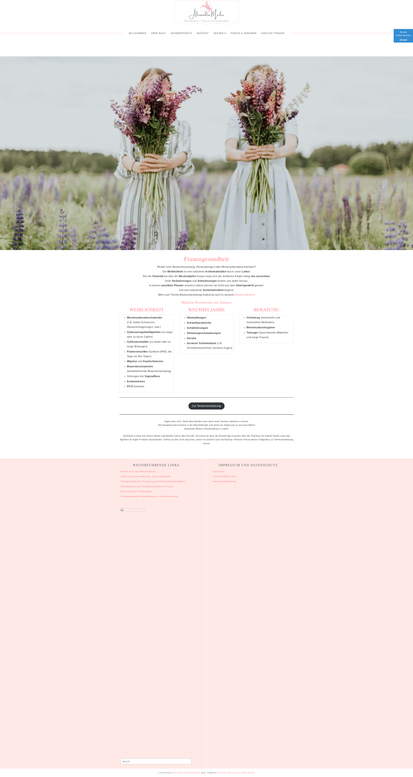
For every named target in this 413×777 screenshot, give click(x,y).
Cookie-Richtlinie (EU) (224, 476)
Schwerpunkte (181, 33)
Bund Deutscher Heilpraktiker (136, 491)
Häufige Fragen (272, 33)
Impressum (219, 471)
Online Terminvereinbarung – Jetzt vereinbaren (146, 476)
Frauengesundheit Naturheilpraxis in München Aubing (149, 496)
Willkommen (137, 33)
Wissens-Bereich (245, 294)
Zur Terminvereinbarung (206, 406)
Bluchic (222, 773)
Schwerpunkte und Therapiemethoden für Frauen (147, 486)
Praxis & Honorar (244, 33)
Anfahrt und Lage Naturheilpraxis (138, 471)
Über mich (158, 33)
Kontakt (203, 33)
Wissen (219, 33)
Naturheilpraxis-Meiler (186, 773)
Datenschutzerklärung (224, 481)
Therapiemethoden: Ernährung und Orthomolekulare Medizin (153, 481)
